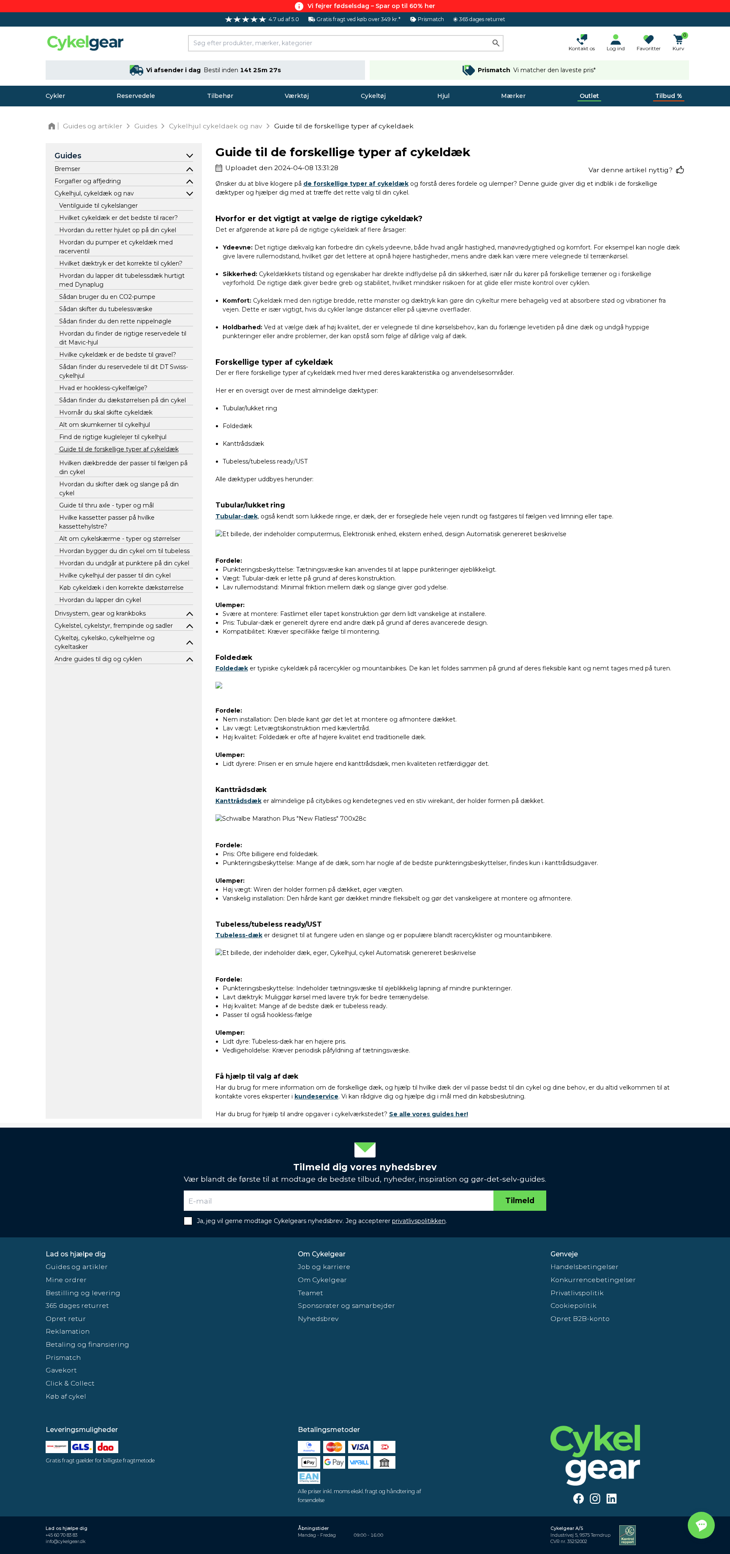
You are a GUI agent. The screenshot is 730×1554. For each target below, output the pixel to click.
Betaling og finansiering (87, 1344)
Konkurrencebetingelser (593, 1280)
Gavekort (61, 1370)
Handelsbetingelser (584, 1267)
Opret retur (66, 1319)
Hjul (443, 96)
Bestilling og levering (83, 1293)
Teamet (310, 1293)
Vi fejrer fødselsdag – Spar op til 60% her (371, 6)
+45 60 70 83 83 (61, 1535)
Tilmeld (519, 1200)
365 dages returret (77, 1306)
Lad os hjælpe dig (76, 1254)
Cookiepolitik (573, 1306)
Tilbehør (220, 96)
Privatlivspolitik (577, 1293)
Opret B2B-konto (580, 1319)
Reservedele (136, 96)
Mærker (513, 96)
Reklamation (68, 1331)
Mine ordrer (66, 1280)
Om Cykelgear (322, 1254)
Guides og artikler (77, 1267)
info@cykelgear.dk (65, 1541)
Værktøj (297, 96)
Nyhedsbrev (318, 1319)
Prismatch (63, 1357)
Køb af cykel (66, 1396)
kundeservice (316, 1096)
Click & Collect (70, 1383)
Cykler (55, 96)
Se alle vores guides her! (428, 1114)
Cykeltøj (373, 96)
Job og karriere (324, 1267)
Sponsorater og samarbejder (346, 1306)
